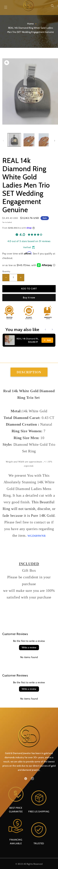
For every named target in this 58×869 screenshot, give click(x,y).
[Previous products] (45, 329)
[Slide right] (54, 140)
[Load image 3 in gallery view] (43, 139)
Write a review (29, 647)
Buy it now (29, 297)
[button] (52, 5)
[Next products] (52, 329)
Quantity (6, 271)
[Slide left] (3, 140)
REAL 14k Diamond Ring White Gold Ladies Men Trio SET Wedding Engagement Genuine (28, 338)
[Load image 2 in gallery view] (28, 139)
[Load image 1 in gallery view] (14, 139)
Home (30, 23)
